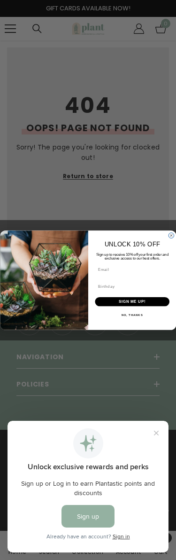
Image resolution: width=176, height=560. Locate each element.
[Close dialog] (171, 235)
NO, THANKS (132, 315)
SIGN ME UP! (131, 301)
